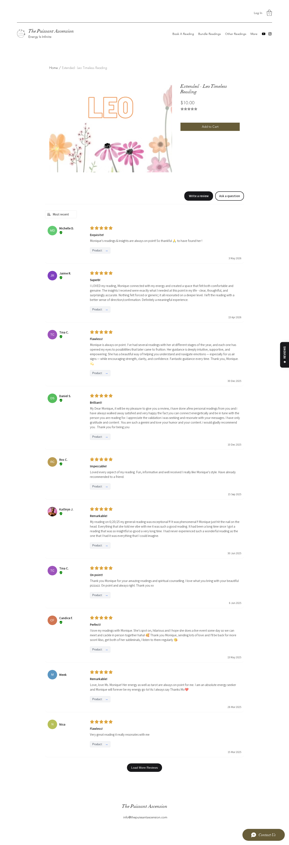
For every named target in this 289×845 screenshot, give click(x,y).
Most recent (61, 214)
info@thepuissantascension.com (145, 817)
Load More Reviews (144, 767)
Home (53, 67)
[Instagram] (270, 34)
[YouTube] (263, 34)
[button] (269, 13)
